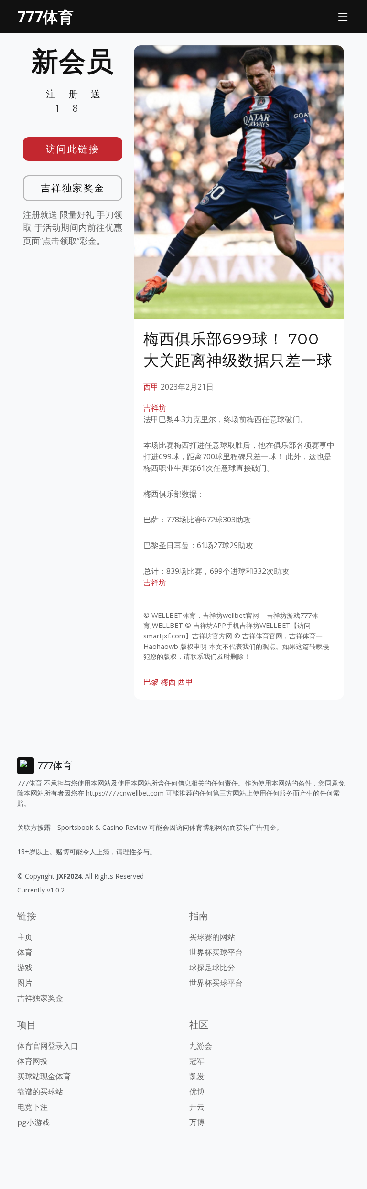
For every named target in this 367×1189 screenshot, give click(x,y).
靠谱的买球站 (40, 1091)
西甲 (151, 387)
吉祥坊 (154, 408)
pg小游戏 (33, 1122)
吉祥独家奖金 (73, 187)
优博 (197, 1091)
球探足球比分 (212, 967)
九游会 (200, 1045)
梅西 (168, 682)
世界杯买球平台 (216, 952)
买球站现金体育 (44, 1076)
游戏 (24, 967)
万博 (197, 1122)
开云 (197, 1107)
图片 (24, 982)
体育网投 (32, 1061)
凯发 (197, 1076)
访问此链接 (73, 148)
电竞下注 (32, 1107)
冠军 (197, 1061)
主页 (24, 937)
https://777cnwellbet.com (125, 792)
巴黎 (151, 682)
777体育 (45, 16)
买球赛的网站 (212, 937)
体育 (24, 952)
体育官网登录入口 (47, 1045)
